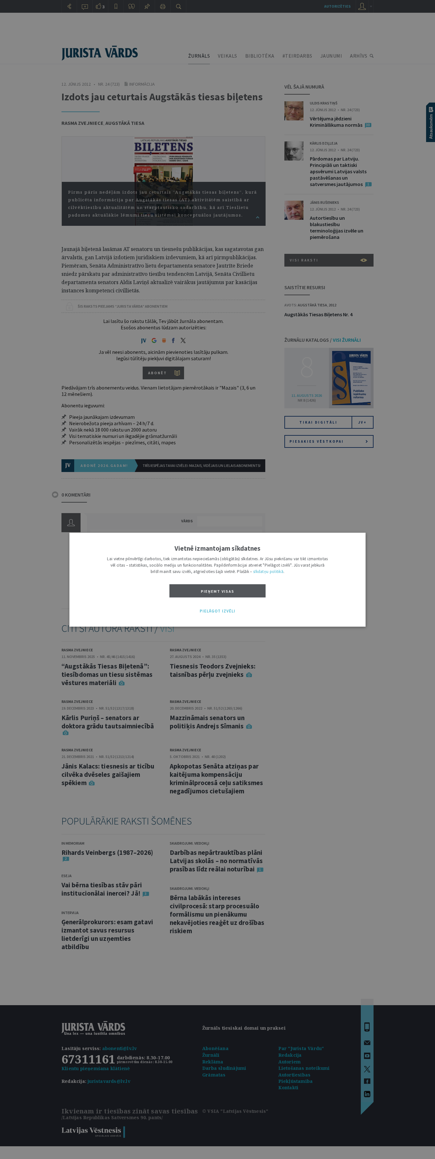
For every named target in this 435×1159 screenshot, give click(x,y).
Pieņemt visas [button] (217, 591)
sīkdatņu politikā (268, 571)
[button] (217, 611)
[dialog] (217, 579)
